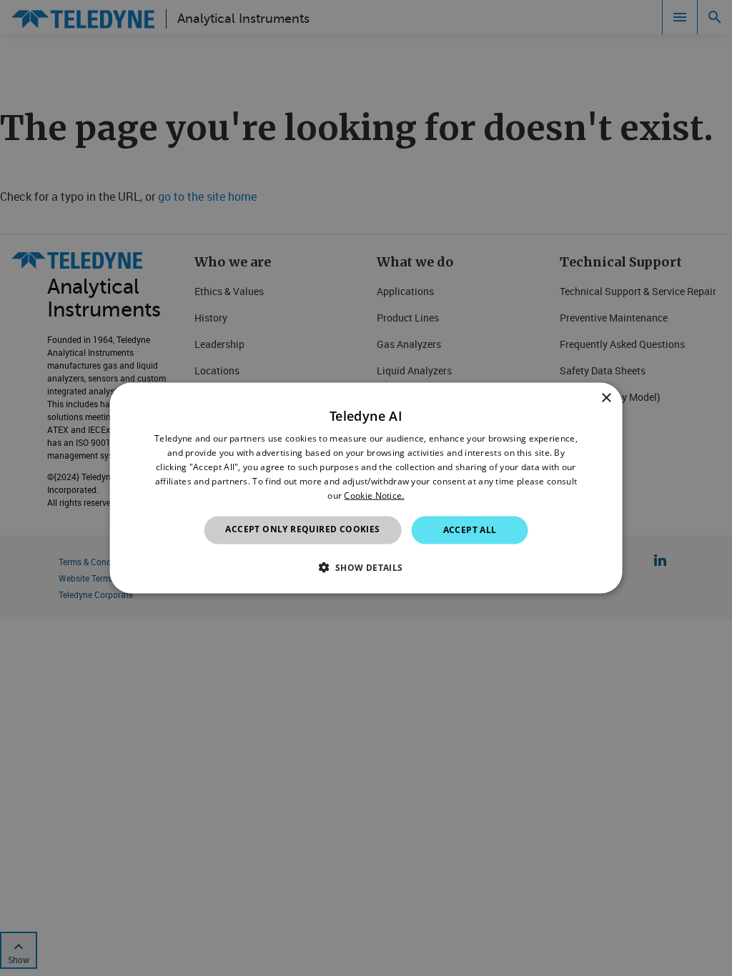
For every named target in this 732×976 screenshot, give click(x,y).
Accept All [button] (470, 530)
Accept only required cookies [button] (302, 529)
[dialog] (366, 488)
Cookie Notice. (374, 495)
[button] (365, 566)
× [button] (605, 398)
